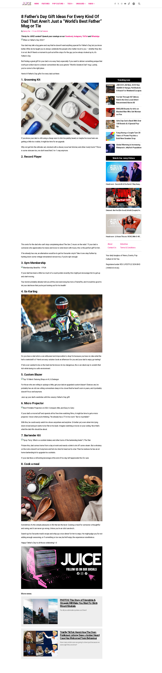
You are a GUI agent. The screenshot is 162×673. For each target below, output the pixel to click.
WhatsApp (95, 36)
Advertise (124, 244)
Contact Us (112, 248)
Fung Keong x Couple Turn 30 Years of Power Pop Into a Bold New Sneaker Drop (128, 136)
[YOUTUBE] (125, 3)
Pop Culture (57, 4)
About (110, 244)
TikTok (85, 36)
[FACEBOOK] (115, 3)
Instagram (78, 36)
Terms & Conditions (127, 248)
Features (45, 4)
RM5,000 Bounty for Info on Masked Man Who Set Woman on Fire (128, 112)
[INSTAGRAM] (121, 3)
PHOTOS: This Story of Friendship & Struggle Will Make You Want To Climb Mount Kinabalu (78, 603)
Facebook (69, 36)
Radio (90, 4)
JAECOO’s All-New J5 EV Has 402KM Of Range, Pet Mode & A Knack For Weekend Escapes (128, 88)
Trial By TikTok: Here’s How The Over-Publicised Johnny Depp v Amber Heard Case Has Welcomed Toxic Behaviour (79, 635)
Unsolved (80, 4)
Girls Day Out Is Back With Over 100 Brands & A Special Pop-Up (128, 124)
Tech (69, 4)
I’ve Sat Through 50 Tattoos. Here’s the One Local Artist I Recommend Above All (127, 100)
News (36, 4)
